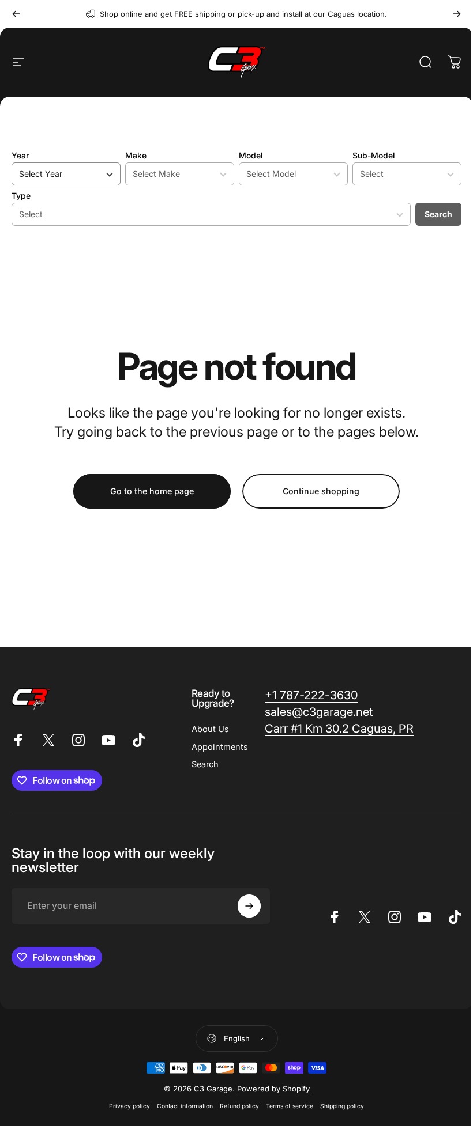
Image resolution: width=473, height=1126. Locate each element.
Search (438, 214)
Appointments (220, 747)
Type (21, 195)
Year (20, 155)
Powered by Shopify (273, 1088)
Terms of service (289, 1106)
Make (136, 155)
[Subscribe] (249, 906)
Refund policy (239, 1106)
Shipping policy (342, 1106)
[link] (311, 695)
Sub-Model (373, 155)
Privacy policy (129, 1106)
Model (251, 155)
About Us (210, 729)
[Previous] (16, 14)
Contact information (185, 1106)
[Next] (457, 14)
